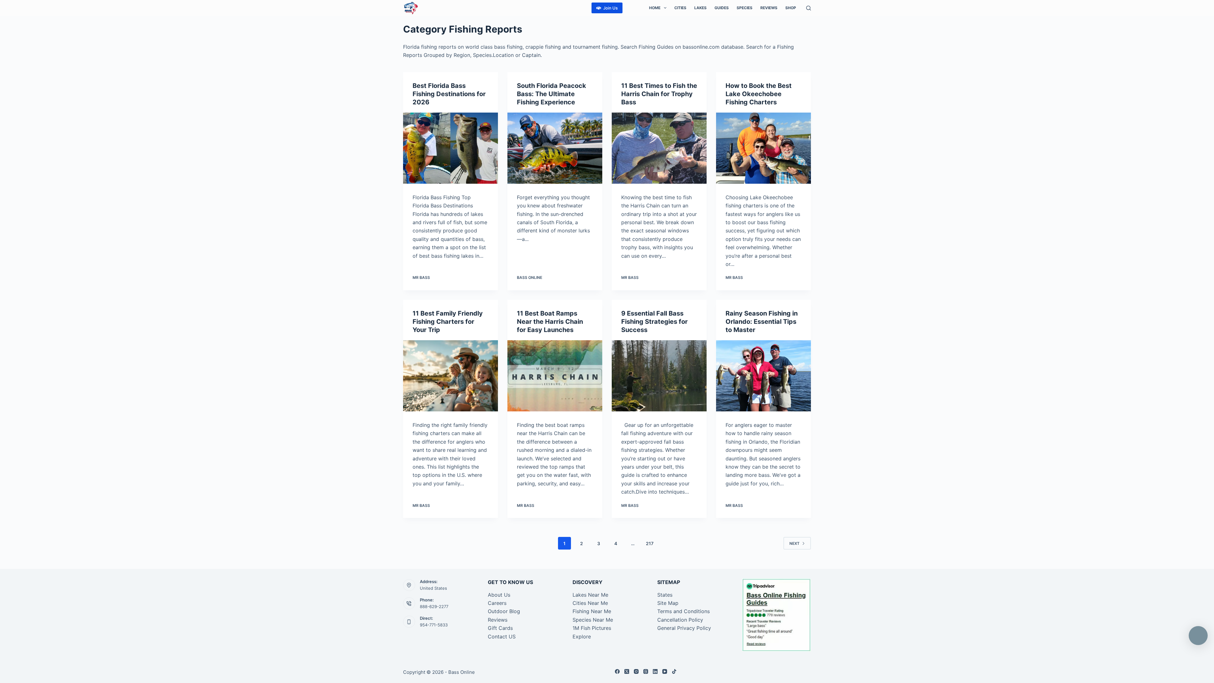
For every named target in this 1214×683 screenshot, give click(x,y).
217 (649, 543)
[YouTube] (664, 671)
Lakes (700, 7)
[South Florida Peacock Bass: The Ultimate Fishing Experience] (554, 148)
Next (794, 543)
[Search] (808, 8)
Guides (721, 7)
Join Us (610, 7)
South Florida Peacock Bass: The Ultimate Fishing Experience (551, 94)
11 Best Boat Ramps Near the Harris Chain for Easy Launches (550, 322)
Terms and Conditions (683, 611)
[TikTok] (674, 671)
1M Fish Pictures (592, 628)
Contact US (502, 636)
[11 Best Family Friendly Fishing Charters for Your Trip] (450, 375)
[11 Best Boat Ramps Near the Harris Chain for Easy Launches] (554, 375)
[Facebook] (617, 671)
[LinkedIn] (655, 671)
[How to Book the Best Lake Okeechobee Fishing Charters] (763, 148)
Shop (790, 7)
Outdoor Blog (504, 611)
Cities (680, 7)
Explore (582, 636)
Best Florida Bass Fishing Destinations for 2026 (449, 94)
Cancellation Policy (680, 620)
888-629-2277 (434, 606)
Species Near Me (593, 620)
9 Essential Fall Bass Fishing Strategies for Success (654, 322)
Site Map (667, 603)
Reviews (768, 7)
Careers (497, 603)
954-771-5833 (434, 624)
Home (654, 7)
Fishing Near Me (592, 611)
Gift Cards (500, 628)
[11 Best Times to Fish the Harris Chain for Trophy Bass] (659, 148)
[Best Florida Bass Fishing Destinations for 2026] (450, 148)
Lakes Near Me (590, 595)
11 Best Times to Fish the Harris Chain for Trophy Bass (659, 94)
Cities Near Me (590, 603)
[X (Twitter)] (626, 671)
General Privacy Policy (684, 628)
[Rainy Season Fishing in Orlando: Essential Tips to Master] (763, 375)
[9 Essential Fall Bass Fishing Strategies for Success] (659, 375)
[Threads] (645, 671)
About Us (499, 595)
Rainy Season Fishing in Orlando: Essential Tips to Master (762, 322)
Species (744, 7)
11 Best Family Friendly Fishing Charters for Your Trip (448, 322)
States (664, 595)
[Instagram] (636, 671)
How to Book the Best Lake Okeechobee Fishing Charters (759, 94)
